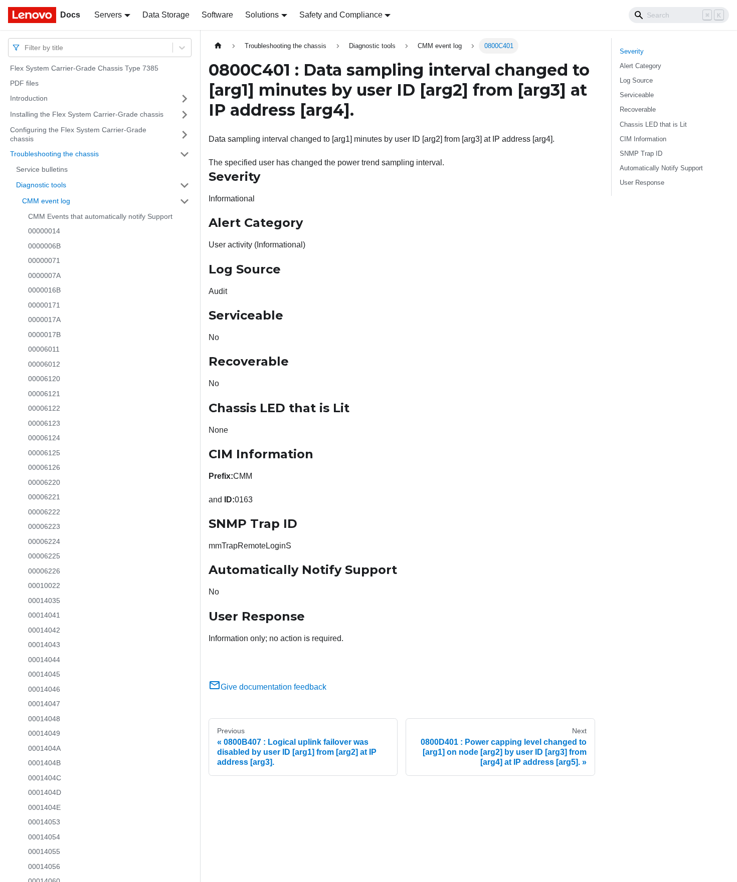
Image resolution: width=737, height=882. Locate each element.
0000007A (44, 275)
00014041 (44, 615)
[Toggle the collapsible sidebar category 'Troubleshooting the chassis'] (184, 154)
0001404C (44, 778)
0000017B (44, 335)
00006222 (44, 512)
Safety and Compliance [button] (341, 15)
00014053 (44, 822)
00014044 (44, 660)
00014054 (44, 837)
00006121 (44, 394)
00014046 (44, 689)
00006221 (44, 497)
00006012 (44, 364)
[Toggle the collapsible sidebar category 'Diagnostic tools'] (184, 185)
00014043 (44, 645)
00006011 (44, 349)
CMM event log (46, 201)
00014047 (44, 704)
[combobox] (26, 47)
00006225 (44, 556)
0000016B (44, 290)
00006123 (44, 423)
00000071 (44, 260)
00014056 (44, 866)
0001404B (44, 763)
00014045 (44, 674)
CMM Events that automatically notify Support (100, 216)
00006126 (44, 467)
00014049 (44, 733)
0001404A (44, 748)
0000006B (44, 246)
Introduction (29, 98)
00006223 (44, 526)
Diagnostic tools (41, 185)
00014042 (44, 630)
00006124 (44, 438)
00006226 (44, 571)
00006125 (44, 453)
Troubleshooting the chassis (54, 154)
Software (217, 15)
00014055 (44, 851)
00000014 (44, 231)
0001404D (44, 792)
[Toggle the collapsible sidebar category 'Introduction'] (184, 99)
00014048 (44, 719)
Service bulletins (42, 169)
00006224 (44, 541)
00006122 (44, 408)
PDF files (24, 83)
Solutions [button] (262, 15)
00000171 (44, 305)
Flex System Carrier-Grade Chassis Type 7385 (84, 68)
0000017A (44, 320)
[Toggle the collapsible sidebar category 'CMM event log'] (184, 201)
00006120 (44, 379)
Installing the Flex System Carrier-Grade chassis (86, 114)
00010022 (44, 585)
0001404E (44, 807)
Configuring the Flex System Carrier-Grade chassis (78, 134)
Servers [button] (108, 15)
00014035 (44, 601)
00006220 (44, 482)
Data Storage (166, 15)
